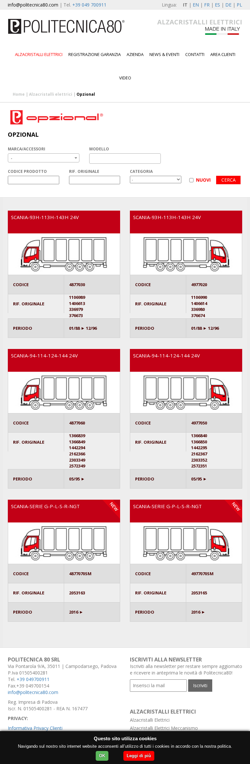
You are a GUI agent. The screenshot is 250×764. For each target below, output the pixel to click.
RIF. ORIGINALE (84, 171)
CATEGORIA (141, 171)
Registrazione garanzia (94, 54)
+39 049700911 (33, 679)
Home (19, 94)
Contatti (194, 54)
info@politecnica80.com (33, 5)
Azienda (135, 54)
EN (196, 5)
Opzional (85, 94)
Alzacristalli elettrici (38, 54)
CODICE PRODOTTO (27, 171)
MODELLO (99, 149)
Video (125, 78)
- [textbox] (11, 158)
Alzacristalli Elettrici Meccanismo (164, 728)
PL (239, 5)
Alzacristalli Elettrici (150, 720)
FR (207, 5)
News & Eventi (164, 54)
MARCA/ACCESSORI (26, 149)
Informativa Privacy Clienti (35, 728)
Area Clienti (222, 54)
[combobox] (43, 157)
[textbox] (93, 158)
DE (228, 5)
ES (217, 5)
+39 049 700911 (89, 5)
